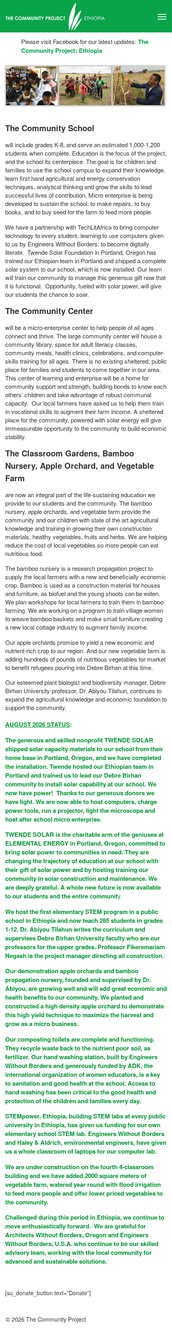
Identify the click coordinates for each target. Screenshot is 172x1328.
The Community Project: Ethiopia (84, 46)
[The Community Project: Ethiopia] (86, 16)
